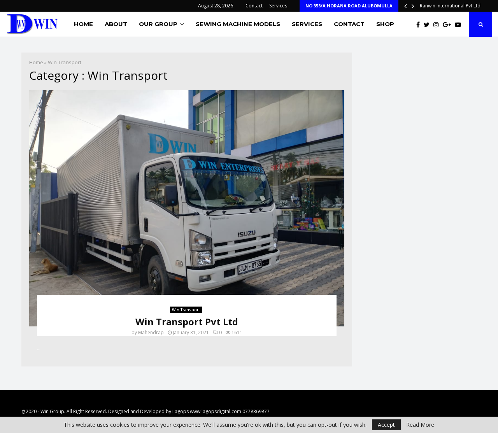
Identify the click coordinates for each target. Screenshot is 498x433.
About (116, 24)
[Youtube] (460, 24)
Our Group (158, 24)
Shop (385, 24)
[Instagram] (438, 24)
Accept (386, 424)
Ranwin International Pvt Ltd (450, 5)
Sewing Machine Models (238, 24)
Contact (254, 5)
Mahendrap (151, 332)
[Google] (449, 24)
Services (278, 5)
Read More (420, 425)
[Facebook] (420, 24)
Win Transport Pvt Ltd (186, 321)
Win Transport (186, 309)
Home (83, 24)
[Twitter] (428, 24)
